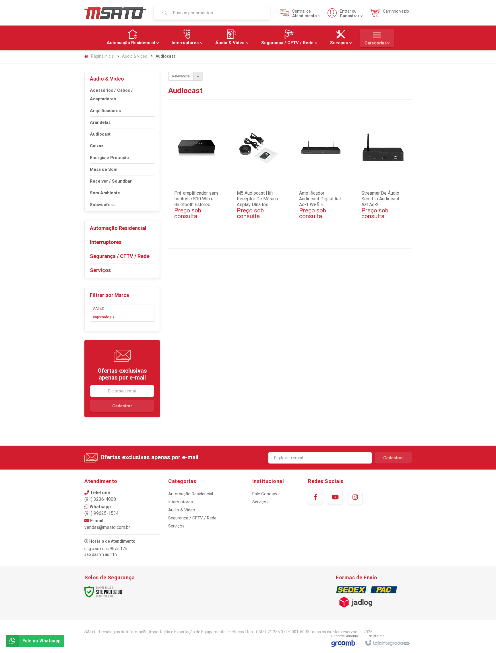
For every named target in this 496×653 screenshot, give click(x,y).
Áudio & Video (134, 56)
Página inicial (103, 56)
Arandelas (100, 122)
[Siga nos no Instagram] (355, 497)
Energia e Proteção (109, 157)
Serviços (176, 526)
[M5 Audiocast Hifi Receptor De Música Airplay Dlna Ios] (258, 178)
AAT (98, 308)
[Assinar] (122, 406)
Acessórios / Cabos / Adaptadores (111, 94)
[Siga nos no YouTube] (335, 497)
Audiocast (100, 134)
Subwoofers (102, 204)
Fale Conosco (265, 493)
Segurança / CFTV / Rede (192, 518)
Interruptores (180, 502)
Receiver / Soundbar (111, 181)
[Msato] (115, 13)
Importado (103, 317)
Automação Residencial (190, 493)
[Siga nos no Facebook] (315, 497)
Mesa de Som (103, 169)
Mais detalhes (200, 220)
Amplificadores (105, 110)
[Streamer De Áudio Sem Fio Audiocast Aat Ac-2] (383, 178)
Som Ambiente (105, 192)
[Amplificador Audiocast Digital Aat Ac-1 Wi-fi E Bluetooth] (321, 178)
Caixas (96, 145)
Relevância (181, 76)
